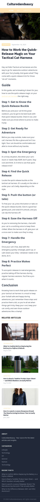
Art (18, 10)
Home (11, 10)
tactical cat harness (10, 96)
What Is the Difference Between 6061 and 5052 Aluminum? (18, 490)
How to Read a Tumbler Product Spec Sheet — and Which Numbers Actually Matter (19, 380)
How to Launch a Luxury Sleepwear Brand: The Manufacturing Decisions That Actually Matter (19, 413)
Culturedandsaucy (20, 4)
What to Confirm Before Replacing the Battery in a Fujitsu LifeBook (17, 347)
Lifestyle (27, 10)
